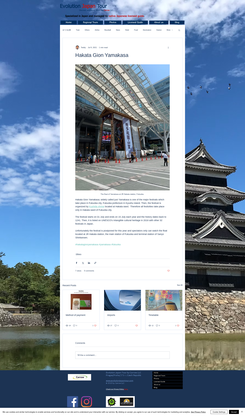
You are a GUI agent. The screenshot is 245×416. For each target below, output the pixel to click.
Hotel (127, 30)
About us (157, 384)
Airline (97, 30)
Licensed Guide (159, 381)
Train (78, 30)
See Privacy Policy (198, 412)
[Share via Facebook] (76, 263)
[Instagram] (86, 401)
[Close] (241, 412)
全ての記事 (67, 30)
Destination (147, 30)
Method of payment (75, 315)
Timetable (153, 315)
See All (179, 285)
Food (136, 30)
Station (159, 30)
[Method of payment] (81, 300)
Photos (156, 378)
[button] (90, 22)
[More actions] (168, 47)
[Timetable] (163, 300)
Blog (155, 387)
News (118, 30)
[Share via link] (95, 263)
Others (87, 30)
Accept (234, 412)
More (168, 30)
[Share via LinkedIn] (89, 263)
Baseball (108, 30)
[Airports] (122, 300)
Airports (111, 315)
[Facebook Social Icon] (72, 401)
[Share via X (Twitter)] (83, 263)
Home (156, 373)
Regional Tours (159, 375)
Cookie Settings (219, 412)
